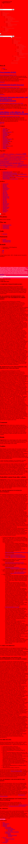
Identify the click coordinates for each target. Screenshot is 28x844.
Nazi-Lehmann (16, 160)
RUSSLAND (17, 163)
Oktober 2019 (5, 208)
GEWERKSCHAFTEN (12, 157)
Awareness (10, 25)
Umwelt (4, 144)
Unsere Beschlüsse (10, 87)
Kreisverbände (8, 16)
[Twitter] (3, 250)
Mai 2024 (5, 186)
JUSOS (5, 159)
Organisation (2, 87)
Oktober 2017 (5, 210)
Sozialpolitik (5, 142)
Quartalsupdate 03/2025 (8, 72)
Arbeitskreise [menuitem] (8, 833)
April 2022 (5, 201)
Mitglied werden (14, 62)
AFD (3, 154)
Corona (2, 155)
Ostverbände (11, 161)
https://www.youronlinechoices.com (17, 557)
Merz (13, 160)
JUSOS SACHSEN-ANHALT (15, 158)
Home (4, 68)
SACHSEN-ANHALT (6, 165)
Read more (2, 82)
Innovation (23, 157)
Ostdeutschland (4, 161)
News (4, 11)
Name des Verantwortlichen (16, 771)
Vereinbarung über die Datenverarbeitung (17, 806)
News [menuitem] (4, 822)
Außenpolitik (2, 116)
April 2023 (5, 192)
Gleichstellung (6, 134)
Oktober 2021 (5, 204)
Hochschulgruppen (9, 17)
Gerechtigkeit (6, 157)
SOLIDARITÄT (23, 165)
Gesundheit (5, 133)
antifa (7, 154)
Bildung (9, 23)
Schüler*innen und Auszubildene (12, 21)
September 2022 (6, 197)
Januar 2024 (5, 187)
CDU (24, 154)
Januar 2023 (5, 195)
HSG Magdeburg (11, 18)
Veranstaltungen (6, 13)
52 (3, 123)
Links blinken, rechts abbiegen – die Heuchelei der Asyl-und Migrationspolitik (14, 113)
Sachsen (22, 163)
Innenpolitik (5, 135)
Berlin (15, 154)
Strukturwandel (6, 143)
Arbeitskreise (8, 22)
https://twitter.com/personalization (17, 573)
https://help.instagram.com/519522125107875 (14, 562)
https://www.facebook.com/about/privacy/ (13, 554)
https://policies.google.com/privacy (12, 567)
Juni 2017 (5, 211)
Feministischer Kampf (12, 24)
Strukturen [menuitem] (5, 826)
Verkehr (4, 147)
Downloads (5, 31)
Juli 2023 (4, 190)
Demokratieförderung (4, 103)
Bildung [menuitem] (9, 834)
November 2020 (6, 207)
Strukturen (5, 15)
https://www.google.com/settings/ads (18, 568)
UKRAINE (19, 166)
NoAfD (20, 160)
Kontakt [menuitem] (7, 840)
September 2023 (6, 188)
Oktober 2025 (5, 183)
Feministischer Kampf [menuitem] (12, 835)
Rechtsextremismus (7, 141)
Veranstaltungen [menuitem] (6, 823)
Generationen (2, 157)
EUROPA (9, 155)
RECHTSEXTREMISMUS (6, 163)
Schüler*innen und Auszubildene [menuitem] (12, 831)
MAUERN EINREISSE (3, 160)
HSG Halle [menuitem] (10, 830)
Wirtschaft (5, 148)
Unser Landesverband (9, 28)
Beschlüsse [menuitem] (5, 824)
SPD (6, 166)
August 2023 (5, 189)
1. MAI (1, 154)
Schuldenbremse (15, 165)
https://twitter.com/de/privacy (20, 572)
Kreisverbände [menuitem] (8, 827)
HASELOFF (19, 157)
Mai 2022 (5, 200)
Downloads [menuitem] (5, 842)
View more (2, 274)
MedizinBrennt (9, 160)
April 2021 (5, 206)
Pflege (14, 161)
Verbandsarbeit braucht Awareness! (12, 85)
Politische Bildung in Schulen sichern (10, 178)
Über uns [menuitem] (4, 837)
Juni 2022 (5, 199)
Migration (5, 137)
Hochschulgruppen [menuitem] (9, 828)
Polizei (22, 161)
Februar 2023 (5, 194)
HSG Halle (10, 20)
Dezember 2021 (6, 203)
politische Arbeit (17, 161)
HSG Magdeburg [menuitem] (11, 829)
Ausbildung (11, 154)
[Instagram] (3, 253)
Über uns (4, 27)
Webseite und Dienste (23, 804)
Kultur (4, 136)
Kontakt (7, 29)
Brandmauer (19, 154)
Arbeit (4, 128)
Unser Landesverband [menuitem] (9, 838)
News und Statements (4, 75)
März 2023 (5, 193)
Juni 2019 (5, 209)
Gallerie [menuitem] (6, 841)
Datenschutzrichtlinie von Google (12, 607)
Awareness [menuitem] (10, 836)
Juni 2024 (5, 185)
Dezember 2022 (6, 196)
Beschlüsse (5, 14)
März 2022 (5, 202)
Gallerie (6, 30)
